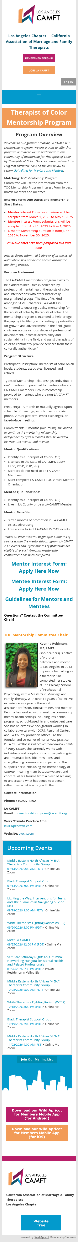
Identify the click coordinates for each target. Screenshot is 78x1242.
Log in (68, 82)
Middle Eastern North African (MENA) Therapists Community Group (33, 862)
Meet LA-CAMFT (18, 940)
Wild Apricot (42, 1237)
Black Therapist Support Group (29, 881)
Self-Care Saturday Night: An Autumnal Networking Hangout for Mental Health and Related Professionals (35, 960)
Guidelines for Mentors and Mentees (39, 602)
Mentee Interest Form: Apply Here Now (39, 585)
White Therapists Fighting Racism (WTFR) (36, 923)
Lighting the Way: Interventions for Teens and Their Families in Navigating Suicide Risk (36, 902)
